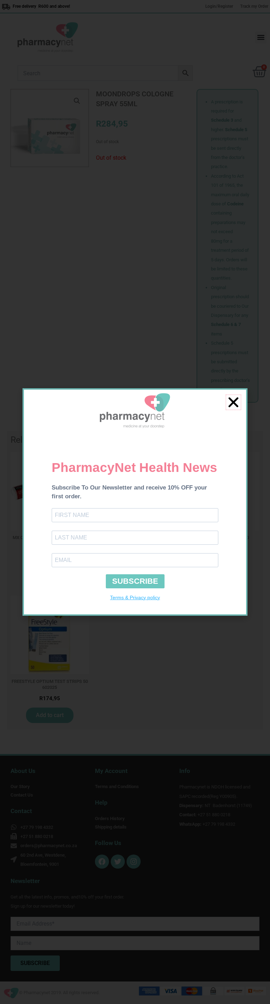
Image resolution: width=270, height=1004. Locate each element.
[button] (233, 402)
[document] (135, 502)
